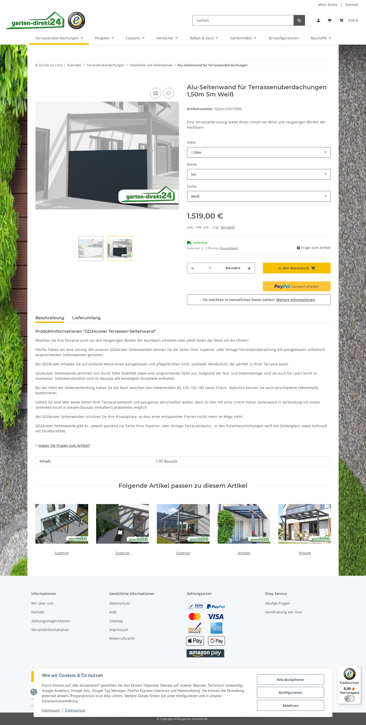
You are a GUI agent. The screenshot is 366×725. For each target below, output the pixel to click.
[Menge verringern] (192, 268)
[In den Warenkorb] (39, 81)
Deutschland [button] (229, 248)
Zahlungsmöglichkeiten (50, 621)
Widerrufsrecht (122, 638)
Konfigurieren (290, 692)
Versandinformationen (50, 629)
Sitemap (116, 621)
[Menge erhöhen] (249, 268)
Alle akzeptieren (290, 679)
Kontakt (351, 4)
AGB (112, 612)
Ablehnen (290, 705)
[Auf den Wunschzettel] (168, 93)
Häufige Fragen (277, 603)
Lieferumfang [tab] (86, 318)
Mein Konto (327, 4)
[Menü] (358, 668)
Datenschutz (75, 710)
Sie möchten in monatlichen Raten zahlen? (259, 299)
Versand (228, 227)
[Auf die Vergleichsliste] (155, 93)
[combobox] (259, 152)
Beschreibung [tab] (49, 318)
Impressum (51, 710)
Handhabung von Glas (283, 612)
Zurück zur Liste (50, 65)
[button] (318, 20)
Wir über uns (42, 603)
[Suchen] (299, 20)
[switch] (350, 699)
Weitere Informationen (295, 299)
